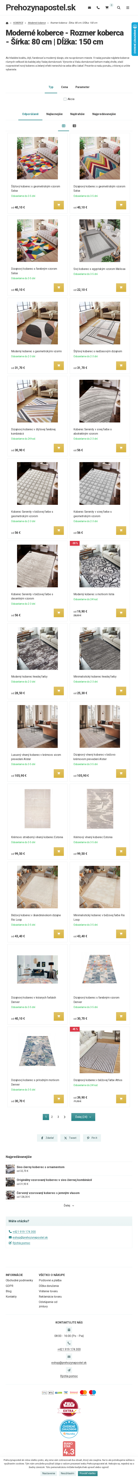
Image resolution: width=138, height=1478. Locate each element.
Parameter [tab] (82, 87)
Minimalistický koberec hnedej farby (94, 676)
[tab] (63, 125)
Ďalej (67, 1205)
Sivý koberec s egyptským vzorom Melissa (99, 269)
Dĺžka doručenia (49, 1286)
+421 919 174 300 (24, 1231)
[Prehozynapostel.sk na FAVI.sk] (69, 1407)
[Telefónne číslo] (98, 7)
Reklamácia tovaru (50, 1296)
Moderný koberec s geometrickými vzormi (36, 351)
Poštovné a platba (50, 1280)
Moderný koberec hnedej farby (29, 676)
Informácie (14, 1275)
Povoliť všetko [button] (88, 1473)
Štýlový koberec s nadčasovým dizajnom (97, 351)
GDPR (9, 1286)
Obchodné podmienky (19, 1280)
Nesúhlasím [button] (67, 1473)
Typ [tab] (51, 87)
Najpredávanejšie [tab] (104, 114)
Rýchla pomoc (21, 1243)
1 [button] (47, 1117)
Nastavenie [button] (48, 1473)
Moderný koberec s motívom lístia (93, 594)
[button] (59, 205)
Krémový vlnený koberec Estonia (92, 837)
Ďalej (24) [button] (81, 1117)
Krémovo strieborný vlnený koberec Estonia (37, 837)
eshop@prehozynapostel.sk (30, 1237)
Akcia (71, 99)
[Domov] (7, 22)
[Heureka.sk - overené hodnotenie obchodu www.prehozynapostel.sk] (69, 1428)
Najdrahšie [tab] (77, 114)
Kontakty (11, 1296)
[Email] (89, 7)
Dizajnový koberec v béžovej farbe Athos (97, 1080)
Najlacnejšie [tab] (54, 114)
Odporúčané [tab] (30, 114)
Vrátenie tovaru (48, 1291)
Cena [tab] (64, 87)
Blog (9, 1291)
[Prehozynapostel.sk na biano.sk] (69, 1449)
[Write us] (69, 1370)
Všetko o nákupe (52, 1275)
